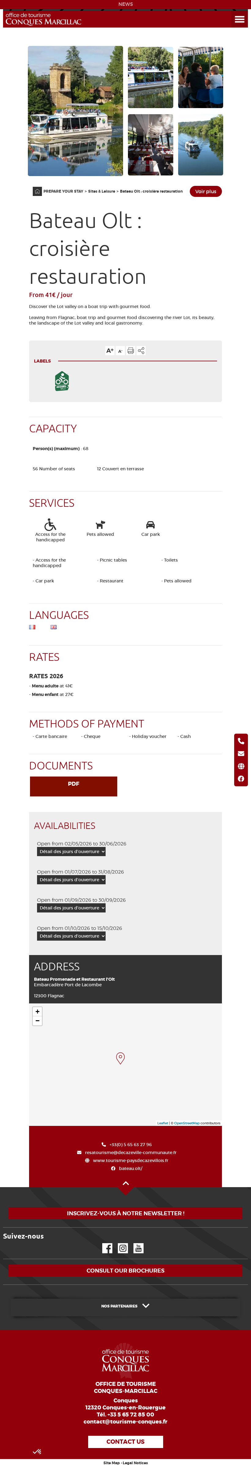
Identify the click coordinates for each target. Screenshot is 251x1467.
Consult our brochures (125, 1270)
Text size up (109, 350)
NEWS (125, 4)
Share (141, 350)
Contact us (125, 1442)
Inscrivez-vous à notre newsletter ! (125, 1213)
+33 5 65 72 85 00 (130, 1414)
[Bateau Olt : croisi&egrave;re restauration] (120, 1058)
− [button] (37, 1021)
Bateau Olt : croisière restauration (151, 191)
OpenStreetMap (187, 1123)
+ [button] (37, 1011)
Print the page (130, 350)
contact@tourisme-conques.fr (125, 1421)
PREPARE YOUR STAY (63, 191)
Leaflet (162, 1123)
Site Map (111, 1463)
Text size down (120, 350)
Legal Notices (135, 1463)
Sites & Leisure (101, 191)
